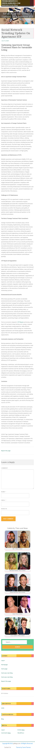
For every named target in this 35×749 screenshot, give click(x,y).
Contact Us (7, 747)
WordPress (21, 733)
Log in (3, 660)
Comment (4, 468)
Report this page (5, 450)
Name (3, 491)
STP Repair (20, 322)
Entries (21, 730)
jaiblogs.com (17, 743)
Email (3, 500)
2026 (2, 708)
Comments (6, 733)
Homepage (4, 664)
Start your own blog (7, 673)
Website (4, 508)
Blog (2, 719)
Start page (4, 669)
